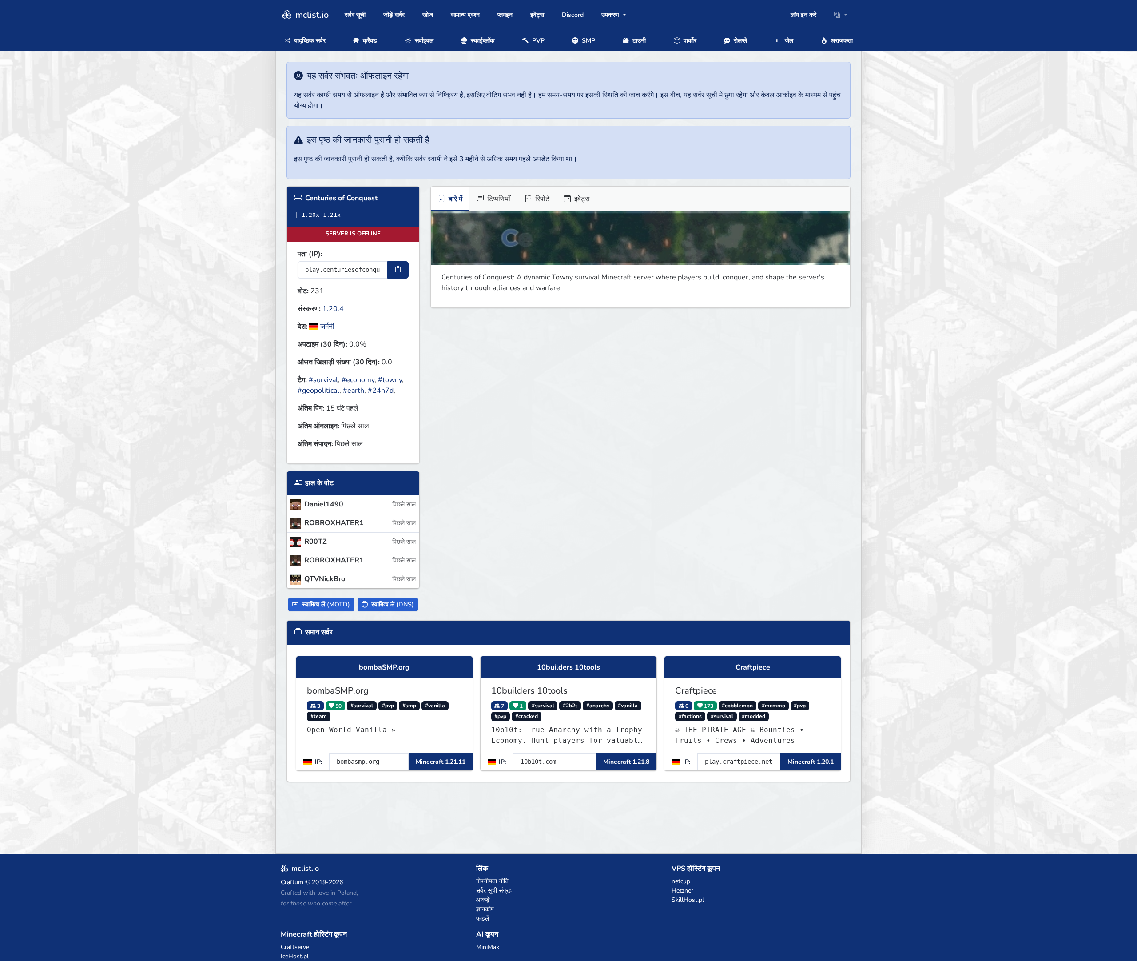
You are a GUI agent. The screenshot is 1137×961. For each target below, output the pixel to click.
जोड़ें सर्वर (394, 15)
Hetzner (682, 890)
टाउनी (638, 40)
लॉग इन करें (803, 15)
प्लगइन (505, 15)
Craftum (292, 882)
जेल (788, 40)
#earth (353, 390)
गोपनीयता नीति (492, 881)
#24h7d (381, 390)
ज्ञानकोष (485, 909)
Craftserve (295, 947)
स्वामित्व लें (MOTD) (325, 604)
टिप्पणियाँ (497, 199)
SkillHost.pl (688, 900)
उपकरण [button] (611, 15)
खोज (427, 15)
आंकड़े (483, 900)
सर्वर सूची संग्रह (494, 890)
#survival (323, 380)
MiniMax (487, 947)
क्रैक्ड (369, 40)
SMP (587, 40)
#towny (390, 380)
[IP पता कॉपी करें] (398, 270)
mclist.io (311, 15)
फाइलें (482, 918)
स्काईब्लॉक (481, 40)
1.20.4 (333, 309)
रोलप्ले (739, 40)
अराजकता (841, 40)
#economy (358, 380)
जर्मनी (326, 326)
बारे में (454, 199)
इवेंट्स (537, 15)
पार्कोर (689, 40)
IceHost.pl (295, 956)
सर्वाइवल (423, 40)
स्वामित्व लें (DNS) (392, 604)
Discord (573, 15)
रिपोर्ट (541, 199)
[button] (841, 15)
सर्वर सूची (355, 15)
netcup (681, 881)
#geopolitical (318, 390)
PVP (537, 40)
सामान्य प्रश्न (465, 15)
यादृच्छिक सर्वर (309, 40)
